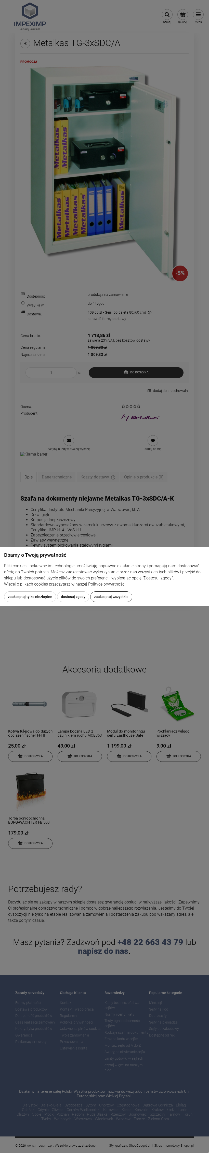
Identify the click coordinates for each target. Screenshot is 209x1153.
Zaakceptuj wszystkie (111, 597)
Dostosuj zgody (73, 597)
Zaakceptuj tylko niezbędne (30, 597)
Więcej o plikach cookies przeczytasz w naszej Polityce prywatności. (65, 584)
